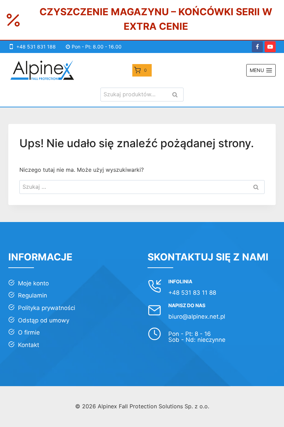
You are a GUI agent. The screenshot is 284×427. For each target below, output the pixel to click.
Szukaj (177, 95)
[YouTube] (270, 46)
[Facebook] (257, 46)
